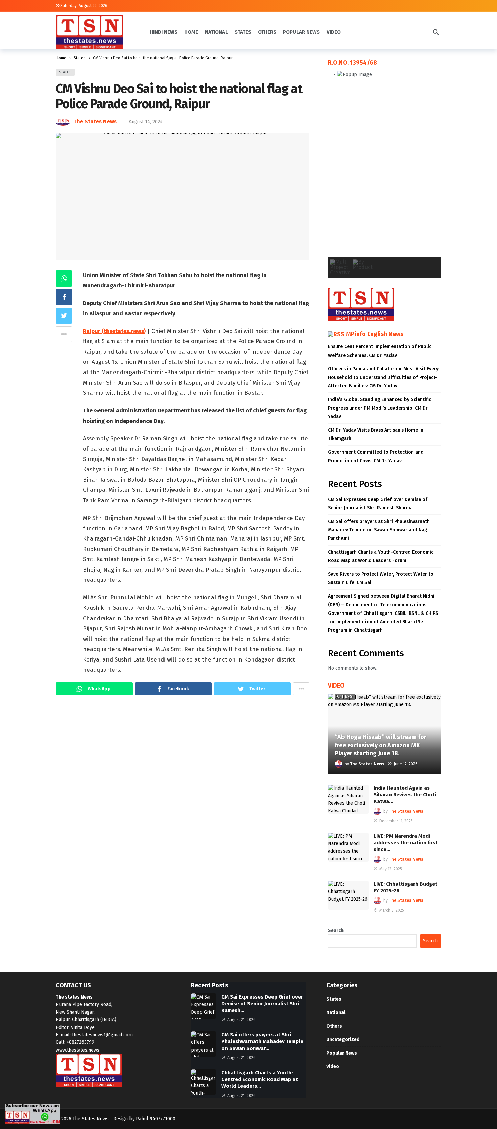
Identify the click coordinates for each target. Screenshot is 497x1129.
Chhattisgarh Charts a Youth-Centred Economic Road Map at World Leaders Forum (380, 556)
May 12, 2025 (390, 869)
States (65, 72)
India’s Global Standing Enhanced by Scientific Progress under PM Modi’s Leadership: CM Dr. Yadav (379, 408)
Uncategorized (343, 1039)
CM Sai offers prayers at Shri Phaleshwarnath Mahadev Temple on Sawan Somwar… (262, 1041)
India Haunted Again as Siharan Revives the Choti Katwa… (405, 794)
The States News (95, 121)
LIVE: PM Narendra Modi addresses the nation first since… (406, 842)
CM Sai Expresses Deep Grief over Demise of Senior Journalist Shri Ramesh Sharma (377, 504)
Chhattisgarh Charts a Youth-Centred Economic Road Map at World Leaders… (259, 1079)
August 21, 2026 (241, 1019)
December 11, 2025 (396, 821)
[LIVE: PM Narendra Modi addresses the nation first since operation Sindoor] (348, 847)
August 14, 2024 (146, 122)
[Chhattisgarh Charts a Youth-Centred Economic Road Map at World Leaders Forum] (203, 1082)
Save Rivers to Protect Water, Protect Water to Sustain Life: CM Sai (380, 578)
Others (344, 696)
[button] (338, 173)
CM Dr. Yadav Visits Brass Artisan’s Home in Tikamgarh (375, 434)
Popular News (341, 1053)
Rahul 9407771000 (155, 1119)
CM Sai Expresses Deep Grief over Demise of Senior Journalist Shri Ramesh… (262, 1003)
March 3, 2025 (391, 910)
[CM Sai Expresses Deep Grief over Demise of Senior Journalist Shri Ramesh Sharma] (203, 1006)
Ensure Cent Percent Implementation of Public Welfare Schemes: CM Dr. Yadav (379, 351)
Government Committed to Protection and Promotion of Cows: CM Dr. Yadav (376, 456)
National (335, 1012)
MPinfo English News (374, 334)
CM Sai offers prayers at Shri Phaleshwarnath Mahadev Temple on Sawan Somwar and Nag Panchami (379, 530)
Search (336, 930)
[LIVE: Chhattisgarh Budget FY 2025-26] (348, 895)
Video (332, 1067)
